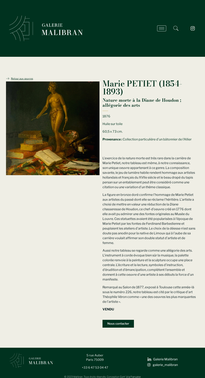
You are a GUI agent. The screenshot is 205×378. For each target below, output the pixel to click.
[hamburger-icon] (161, 28)
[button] (176, 28)
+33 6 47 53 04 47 (95, 367)
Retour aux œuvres (22, 78)
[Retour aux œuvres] (7, 78)
